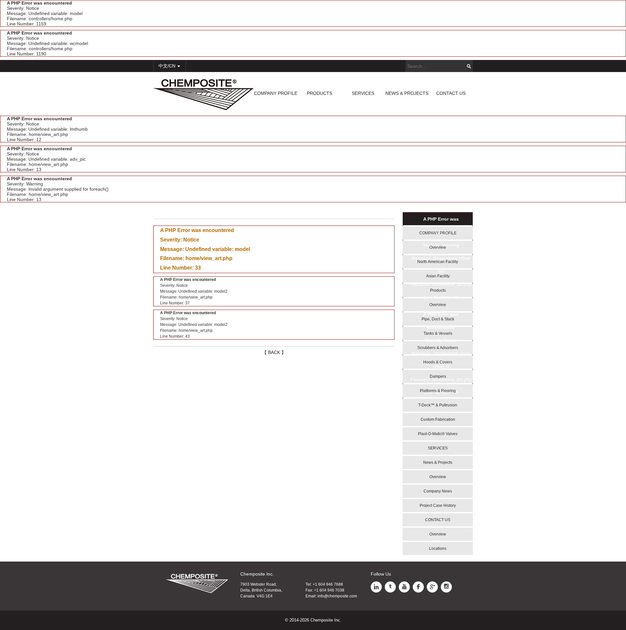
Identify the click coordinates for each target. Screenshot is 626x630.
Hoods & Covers (437, 362)
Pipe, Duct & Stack (438, 319)
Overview (437, 247)
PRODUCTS (319, 93)
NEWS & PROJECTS (406, 93)
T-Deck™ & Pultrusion (437, 405)
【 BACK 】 (274, 352)
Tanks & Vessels (438, 333)
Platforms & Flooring (438, 390)
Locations (437, 548)
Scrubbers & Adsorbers (437, 347)
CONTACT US (451, 93)
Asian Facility (438, 276)
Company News (438, 491)
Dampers (438, 376)
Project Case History (438, 505)
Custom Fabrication (438, 419)
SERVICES (363, 93)
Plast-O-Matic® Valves (437, 434)
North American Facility (437, 261)
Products (438, 290)
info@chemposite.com (337, 596)
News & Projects (437, 462)
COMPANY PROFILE (275, 93)
